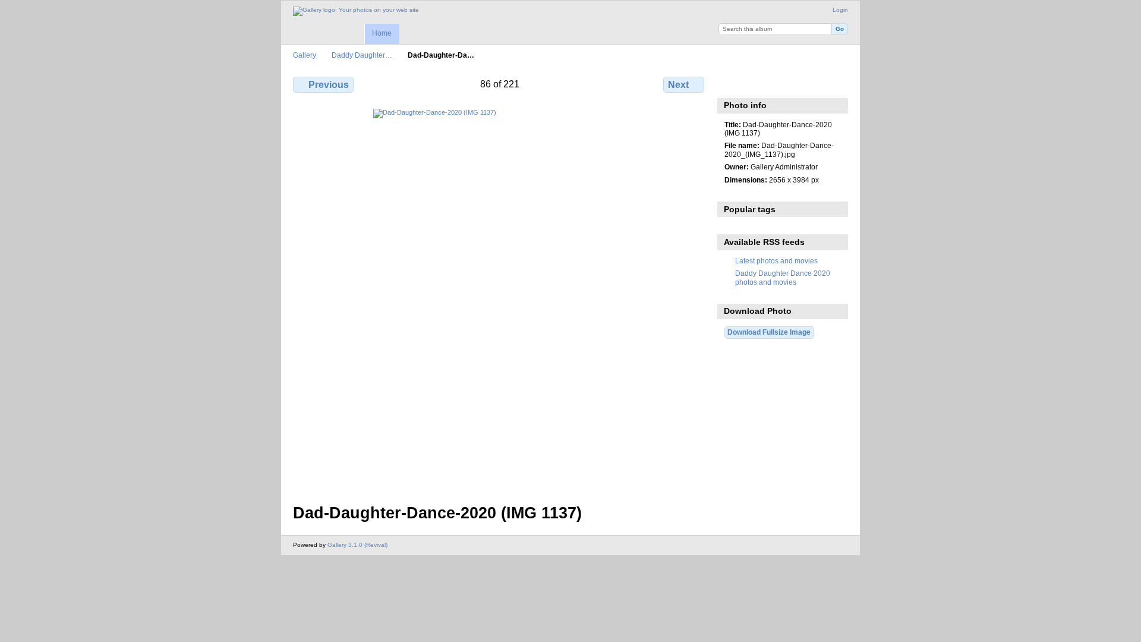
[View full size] (500, 299)
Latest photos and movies (776, 261)
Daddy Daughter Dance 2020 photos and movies (782, 277)
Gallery (304, 55)
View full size (730, 83)
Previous (328, 85)
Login (840, 10)
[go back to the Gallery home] (356, 11)
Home (382, 33)
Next (678, 85)
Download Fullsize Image (769, 332)
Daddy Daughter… (362, 55)
